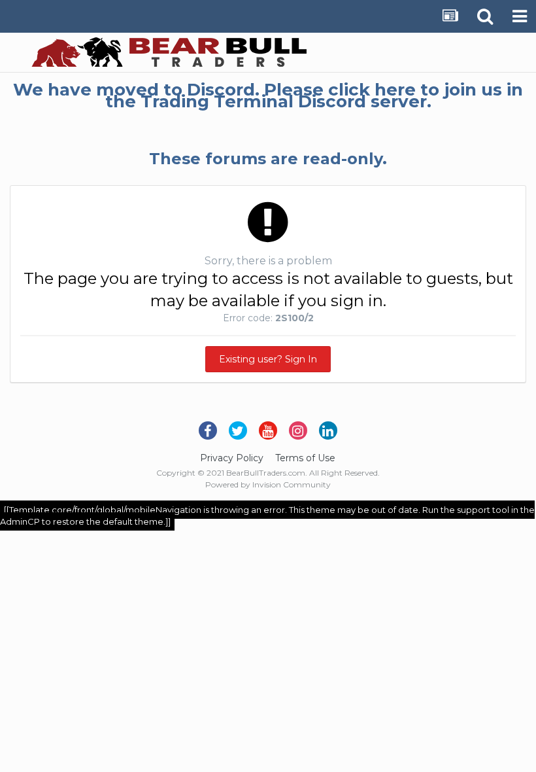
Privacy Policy (231, 458)
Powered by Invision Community (268, 484)
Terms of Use (305, 458)
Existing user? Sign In (268, 359)
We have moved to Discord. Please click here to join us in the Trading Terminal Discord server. (268, 95)
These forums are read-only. (268, 158)
